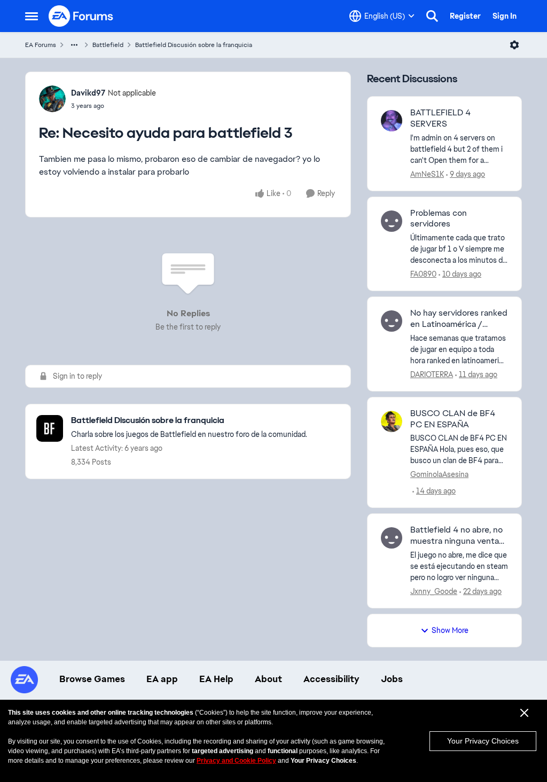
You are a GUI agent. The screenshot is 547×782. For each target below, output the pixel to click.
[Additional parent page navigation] (74, 44)
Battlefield (107, 45)
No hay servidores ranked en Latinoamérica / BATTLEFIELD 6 (458, 319)
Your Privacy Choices (483, 741)
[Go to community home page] (81, 16)
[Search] (432, 16)
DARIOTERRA (431, 374)
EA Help (216, 679)
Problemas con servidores (438, 219)
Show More (450, 630)
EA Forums (40, 45)
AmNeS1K (427, 174)
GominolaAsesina (439, 474)
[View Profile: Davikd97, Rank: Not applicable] (52, 98)
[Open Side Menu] (31, 16)
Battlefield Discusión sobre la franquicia (193, 45)
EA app (162, 679)
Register (465, 16)
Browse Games (92, 679)
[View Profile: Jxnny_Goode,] (391, 538)
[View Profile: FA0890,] (391, 221)
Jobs (392, 679)
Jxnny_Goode (433, 591)
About (268, 679)
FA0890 (423, 274)
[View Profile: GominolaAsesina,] (391, 421)
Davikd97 (88, 93)
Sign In (505, 16)
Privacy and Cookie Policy (236, 760)
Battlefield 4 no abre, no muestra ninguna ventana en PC (459, 536)
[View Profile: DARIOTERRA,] (391, 321)
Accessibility (331, 679)
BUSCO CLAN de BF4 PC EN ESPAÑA (452, 419)
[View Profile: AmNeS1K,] (391, 120)
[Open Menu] (514, 44)
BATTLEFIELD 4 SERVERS (440, 118)
